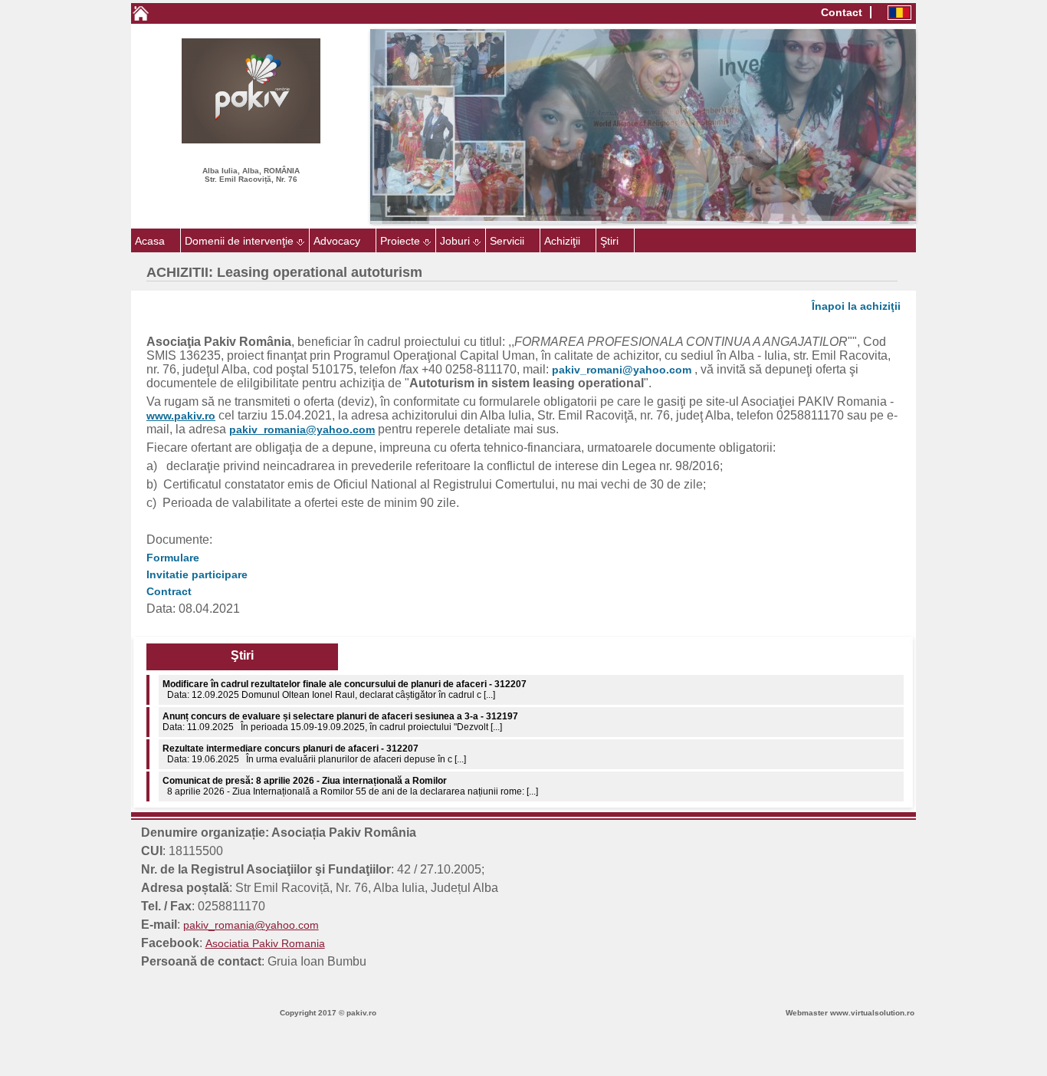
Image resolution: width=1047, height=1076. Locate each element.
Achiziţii (562, 241)
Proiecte (400, 241)
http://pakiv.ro (32, 1047)
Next (939, 126)
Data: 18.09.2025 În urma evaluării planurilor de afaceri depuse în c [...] (314, 786)
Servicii (507, 241)
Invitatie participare (197, 574)
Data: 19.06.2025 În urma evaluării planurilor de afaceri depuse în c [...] (314, 721)
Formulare (172, 557)
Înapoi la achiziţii (856, 306)
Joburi (455, 241)
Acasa (150, 241)
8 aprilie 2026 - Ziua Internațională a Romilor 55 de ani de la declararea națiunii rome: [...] (350, 754)
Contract (169, 591)
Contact (841, 12)
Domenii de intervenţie (239, 241)
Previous (347, 126)
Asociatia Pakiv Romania (265, 943)
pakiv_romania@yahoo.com (251, 925)
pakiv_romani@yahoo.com (621, 370)
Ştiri (609, 241)
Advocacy (336, 241)
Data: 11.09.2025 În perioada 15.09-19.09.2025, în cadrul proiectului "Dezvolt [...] (340, 689)
